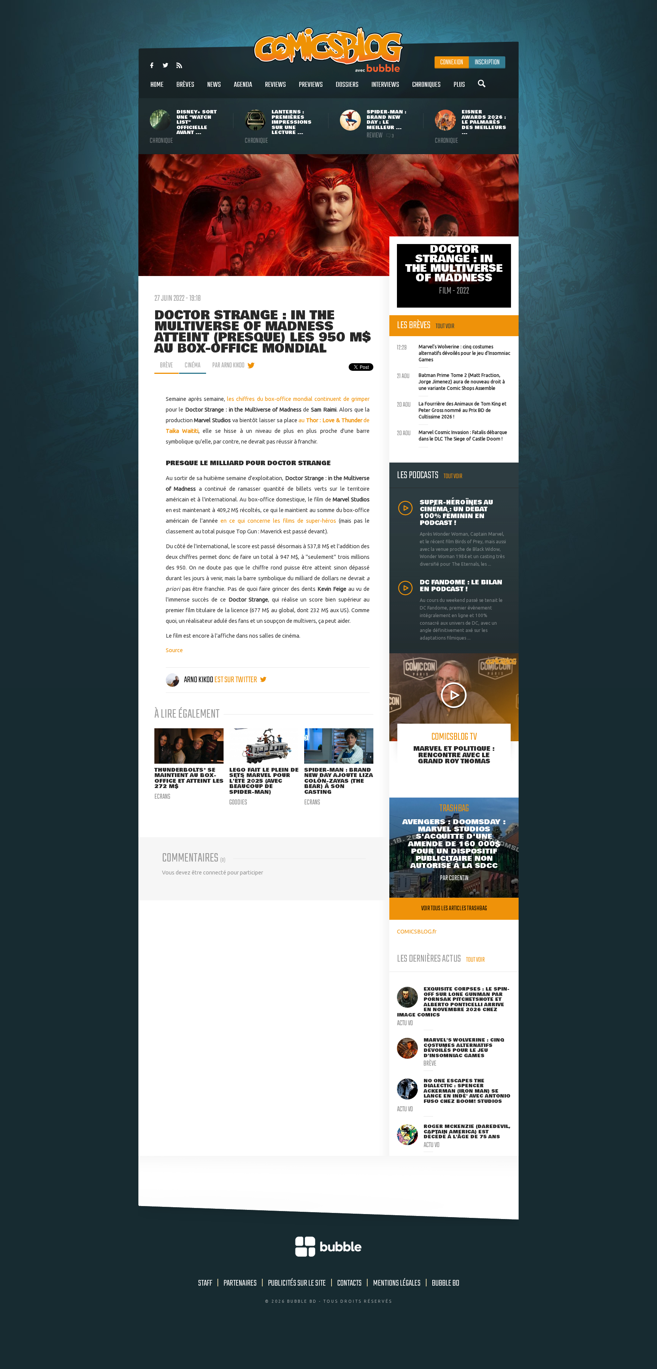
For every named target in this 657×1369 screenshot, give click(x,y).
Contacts (349, 1283)
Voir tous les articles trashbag (454, 908)
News (214, 85)
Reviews (275, 85)
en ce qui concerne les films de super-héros (278, 520)
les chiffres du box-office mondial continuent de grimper (298, 399)
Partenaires (240, 1283)
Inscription (487, 62)
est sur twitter (236, 680)
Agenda (243, 85)
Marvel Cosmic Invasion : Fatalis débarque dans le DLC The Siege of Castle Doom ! (452, 434)
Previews (311, 85)
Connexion (451, 62)
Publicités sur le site (297, 1283)
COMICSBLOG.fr (416, 931)
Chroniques (426, 85)
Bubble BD (445, 1283)
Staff (205, 1283)
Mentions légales (397, 1283)
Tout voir (445, 326)
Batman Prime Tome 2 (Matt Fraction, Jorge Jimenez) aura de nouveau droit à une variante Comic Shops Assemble (451, 380)
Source (174, 650)
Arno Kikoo (198, 680)
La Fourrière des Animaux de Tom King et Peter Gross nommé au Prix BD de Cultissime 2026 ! (451, 409)
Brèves (185, 85)
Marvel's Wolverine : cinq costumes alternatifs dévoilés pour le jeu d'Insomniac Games (453, 352)
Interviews (385, 85)
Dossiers (347, 85)
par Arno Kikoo (228, 365)
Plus (459, 85)
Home (157, 85)
